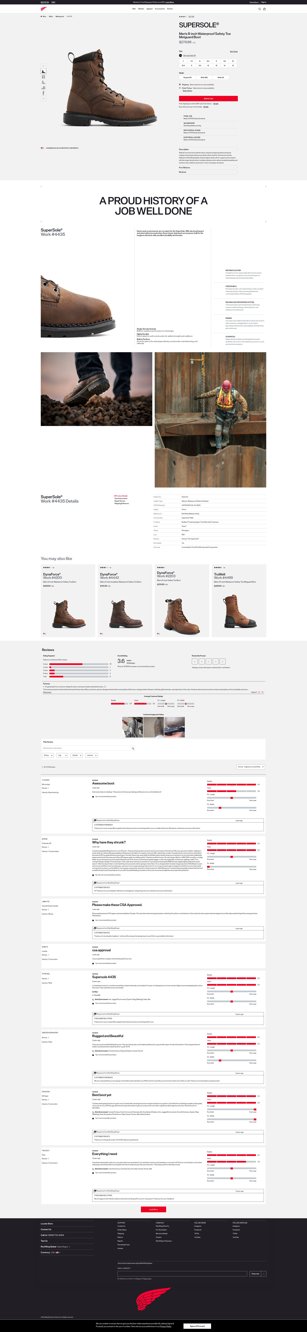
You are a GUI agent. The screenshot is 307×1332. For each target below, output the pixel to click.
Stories (170, 9)
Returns (120, 1237)
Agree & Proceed (197, 1326)
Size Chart (234, 51)
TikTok (196, 1233)
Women (141, 9)
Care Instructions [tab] (121, 498)
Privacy (138, 1279)
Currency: (45, 1252)
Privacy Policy (165, 1326)
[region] (153, 1326)
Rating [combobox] (46, 755)
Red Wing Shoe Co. (162, 1226)
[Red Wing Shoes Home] (44, 9)
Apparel (150, 9)
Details (215, 104)
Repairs (120, 1241)
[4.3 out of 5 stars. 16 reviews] (161, 567)
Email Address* (124, 1268)
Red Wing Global (48, 1246)
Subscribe (255, 1274)
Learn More (169, 2)
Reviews (182, 172)
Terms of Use (147, 1279)
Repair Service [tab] (120, 501)
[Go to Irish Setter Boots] (45, 2)
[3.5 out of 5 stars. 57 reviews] (104, 567)
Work (51, 16)
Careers (159, 1237)
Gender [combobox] (75, 755)
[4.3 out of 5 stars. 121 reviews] (218, 567)
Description (184, 149)
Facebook (197, 1230)
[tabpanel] (210, 522)
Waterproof (60, 16)
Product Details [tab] (121, 496)
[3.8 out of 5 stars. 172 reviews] (47, 567)
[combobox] (252, 767)
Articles (120, 1248)
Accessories (160, 9)
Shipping (121, 1233)
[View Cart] (264, 8)
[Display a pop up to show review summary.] (53, 568)
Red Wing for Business (164, 1241)
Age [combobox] (59, 755)
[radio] (183, 61)
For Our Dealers (161, 1230)
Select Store (187, 91)
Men (134, 9)
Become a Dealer (162, 1233)
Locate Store (47, 1223)
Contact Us (46, 1229)
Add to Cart (208, 98)
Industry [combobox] (90, 755)
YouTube (197, 1237)
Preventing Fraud (124, 1245)
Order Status (122, 1230)
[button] (43, 66)
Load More (153, 1209)
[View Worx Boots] (53, 2)
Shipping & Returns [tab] (122, 503)
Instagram (197, 1226)
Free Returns (184, 167)
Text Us (44, 1240)
